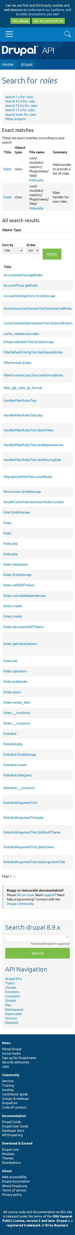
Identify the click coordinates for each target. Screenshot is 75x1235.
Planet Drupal (11, 1049)
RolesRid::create (15, 765)
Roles (8, 169)
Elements (11, 1022)
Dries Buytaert (56, 1225)
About (7, 1171)
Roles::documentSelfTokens (24, 627)
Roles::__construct (17, 713)
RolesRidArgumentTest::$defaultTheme (32, 832)
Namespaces (14, 1009)
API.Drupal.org (12, 1135)
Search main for (20, 114)
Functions (12, 992)
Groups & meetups (15, 1098)
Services (11, 1018)
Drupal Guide (11, 1122)
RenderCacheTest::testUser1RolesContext (34, 502)
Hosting (7, 1090)
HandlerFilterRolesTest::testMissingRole (32, 460)
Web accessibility (14, 1177)
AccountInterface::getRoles (23, 275)
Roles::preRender (16, 681)
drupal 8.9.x (13, 978)
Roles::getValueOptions (20, 644)
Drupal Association (16, 1181)
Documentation (14, 1116)
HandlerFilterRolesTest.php (23, 415)
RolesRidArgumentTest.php (23, 817)
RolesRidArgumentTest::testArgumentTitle (34, 862)
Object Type (11, 230)
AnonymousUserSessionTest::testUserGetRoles (38, 308)
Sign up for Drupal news (19, 1058)
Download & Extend (17, 1143)
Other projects (15, 119)
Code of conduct (14, 1107)
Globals (10, 1000)
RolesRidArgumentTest (20, 802)
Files (8, 1005)
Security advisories (15, 1062)
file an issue (25, 895)
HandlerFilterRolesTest (20, 400)
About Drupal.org (14, 1186)
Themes (8, 1158)
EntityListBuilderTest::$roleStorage (29, 342)
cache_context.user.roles (21, 333)
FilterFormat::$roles (17, 363)
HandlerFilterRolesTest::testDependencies (33, 445)
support (49, 895)
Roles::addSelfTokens (19, 585)
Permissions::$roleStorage (22, 491)
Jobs (5, 1066)
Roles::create (13, 606)
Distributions (11, 1162)
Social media (11, 1053)
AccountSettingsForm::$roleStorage (29, 296)
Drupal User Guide (15, 1126)
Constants (12, 996)
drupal (27, 64)
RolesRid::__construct (19, 788)
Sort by (7, 245)
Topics (10, 983)
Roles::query (12, 692)
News (6, 1043)
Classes (10, 987)
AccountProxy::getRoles (21, 285)
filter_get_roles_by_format (23, 388)
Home (7, 64)
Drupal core (10, 1149)
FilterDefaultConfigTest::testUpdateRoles (33, 352)
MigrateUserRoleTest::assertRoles (28, 476)
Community (11, 1075)
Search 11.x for (20, 110)
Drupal (62, 1220)
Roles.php (36, 180)
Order (31, 245)
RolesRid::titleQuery (18, 775)
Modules (8, 1154)
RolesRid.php (13, 744)
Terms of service (14, 1190)
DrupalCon (9, 1103)
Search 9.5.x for (20, 101)
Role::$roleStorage (17, 512)
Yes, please (20, 21)
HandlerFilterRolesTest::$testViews (29, 430)
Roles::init (10, 661)
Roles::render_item (17, 702)
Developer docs (13, 1130)
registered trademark (23, 1225)
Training (8, 1085)
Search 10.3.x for (21, 105)
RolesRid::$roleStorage (20, 754)
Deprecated (13, 1014)
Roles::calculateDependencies (25, 595)
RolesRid (10, 733)
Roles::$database (16, 564)
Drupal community (20, 903)
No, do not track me (48, 21)
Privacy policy (12, 1194)
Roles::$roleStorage (17, 575)
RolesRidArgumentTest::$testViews (29, 847)
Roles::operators (15, 671)
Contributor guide (15, 1094)
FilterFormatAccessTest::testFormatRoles (33, 375)
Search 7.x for (19, 97)
